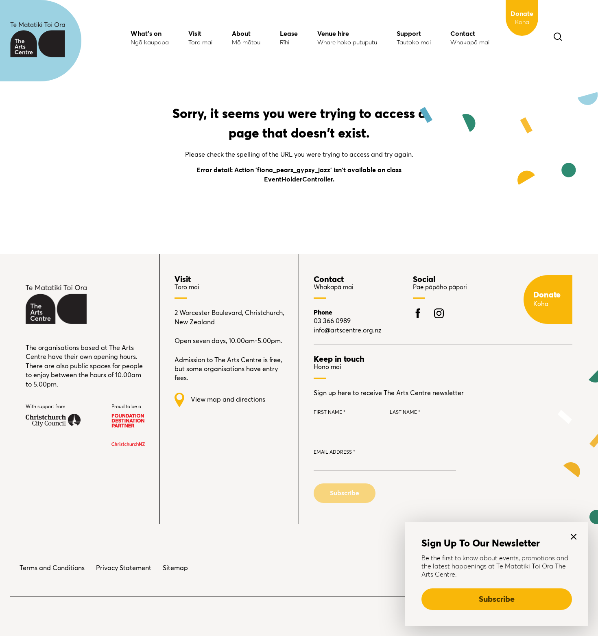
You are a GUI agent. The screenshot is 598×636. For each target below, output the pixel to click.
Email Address (334, 452)
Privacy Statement (123, 568)
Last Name (405, 412)
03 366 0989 (332, 321)
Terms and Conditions (52, 568)
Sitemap (175, 568)
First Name (329, 412)
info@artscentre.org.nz (348, 330)
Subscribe (497, 599)
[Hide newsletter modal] (573, 537)
